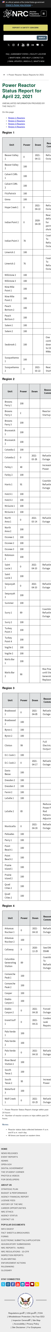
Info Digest (7, 1229)
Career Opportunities (13, 1208)
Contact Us (37, 58)
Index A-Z (28, 61)
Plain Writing (8, 1259)
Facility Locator (38, 54)
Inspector (21, 1320)
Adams (4, 1161)
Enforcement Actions (13, 1263)
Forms (4, 1236)
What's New (14, 58)
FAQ (7, 54)
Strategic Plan (9, 1189)
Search (42, 37)
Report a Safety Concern (25, 27)
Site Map (36, 1320)
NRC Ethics (7, 1212)
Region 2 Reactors (16, 121)
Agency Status (9, 1215)
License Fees (8, 1200)
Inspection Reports (12, 1255)
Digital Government (12, 1168)
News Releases (9, 1153)
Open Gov (6, 1164)
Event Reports (9, 1157)
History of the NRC (12, 1204)
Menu (45, 13)
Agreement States (19, 54)
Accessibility (19, 1324)
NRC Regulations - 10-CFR (15, 1251)
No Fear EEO (38, 1316)
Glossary (6, 1270)
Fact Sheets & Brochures (15, 1233)
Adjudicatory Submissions (15, 1244)
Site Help (26, 58)
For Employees (34, 1327)
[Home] (22, 13)
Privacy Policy (33, 1324)
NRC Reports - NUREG (12, 1248)
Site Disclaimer (18, 1327)
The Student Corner (12, 1172)
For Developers (10, 1179)
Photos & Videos (10, 1176)
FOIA (40, 1313)
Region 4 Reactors (16, 127)
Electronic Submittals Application (20, 1240)
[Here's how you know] (25, 4)
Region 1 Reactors (16, 118)
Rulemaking (7, 1266)
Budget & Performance (14, 1193)
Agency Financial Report (15, 1197)
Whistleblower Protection (19, 1316)
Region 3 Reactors (16, 124)
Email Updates (15, 61)
